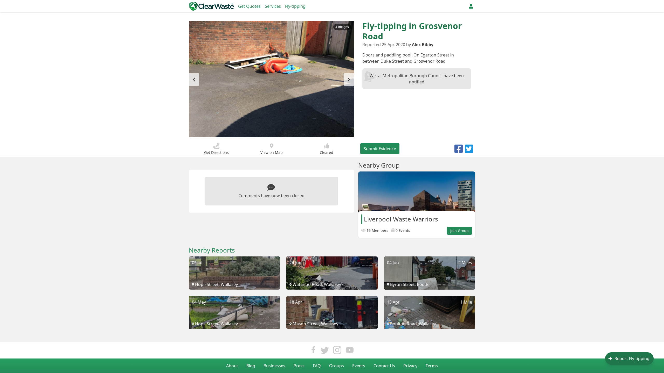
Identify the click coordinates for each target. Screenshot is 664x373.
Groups (336, 366)
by (419, 44)
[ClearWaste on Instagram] (337, 351)
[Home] (211, 6)
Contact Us (384, 366)
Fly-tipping (295, 6)
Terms (432, 366)
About (232, 366)
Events (358, 366)
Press (299, 366)
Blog (250, 366)
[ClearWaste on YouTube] (349, 351)
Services (273, 6)
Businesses (274, 366)
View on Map (271, 152)
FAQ (317, 366)
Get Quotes (249, 6)
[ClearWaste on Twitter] (325, 351)
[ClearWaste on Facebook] (313, 351)
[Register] (471, 6)
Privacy (410, 366)
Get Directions (216, 152)
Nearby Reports (212, 250)
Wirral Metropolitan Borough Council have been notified (417, 79)
